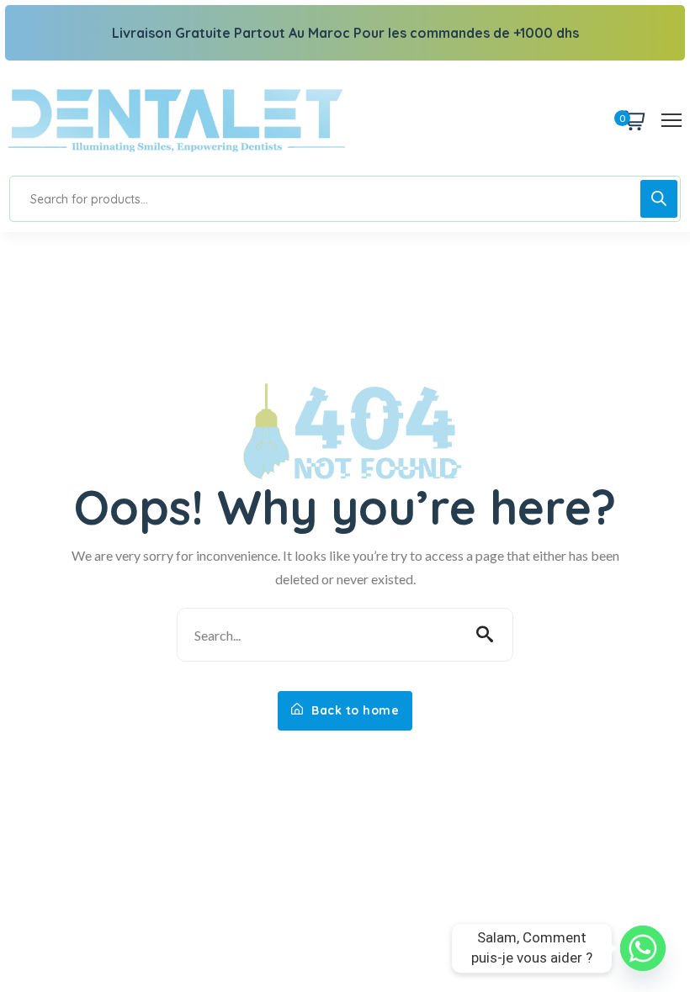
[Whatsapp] (643, 948)
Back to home (354, 710)
